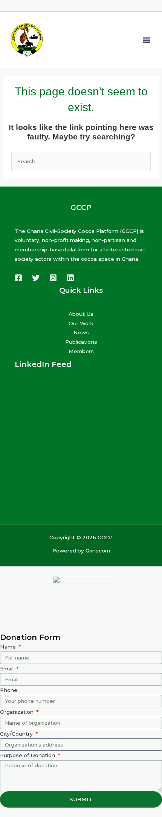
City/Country (17, 734)
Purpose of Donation (28, 755)
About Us (81, 314)
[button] (146, 40)
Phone (8, 690)
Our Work (81, 323)
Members (81, 351)
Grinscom (98, 551)
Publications (81, 342)
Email (7, 669)
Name (8, 647)
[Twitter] (36, 278)
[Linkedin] (70, 278)
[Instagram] (53, 278)
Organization (17, 712)
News (81, 332)
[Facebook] (18, 278)
